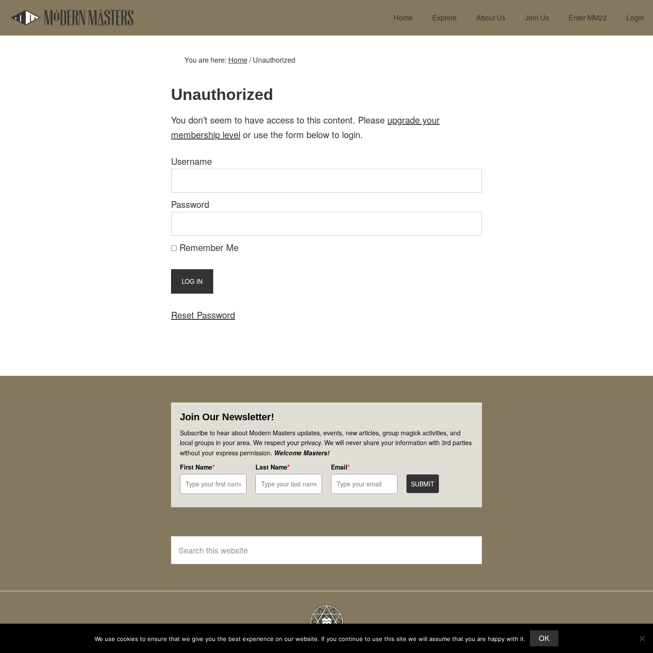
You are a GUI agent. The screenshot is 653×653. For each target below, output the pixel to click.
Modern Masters (72, 18)
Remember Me (208, 247)
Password (190, 204)
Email (340, 466)
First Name (197, 466)
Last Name (272, 466)
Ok (544, 638)
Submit (422, 483)
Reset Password (203, 314)
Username (191, 161)
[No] (641, 638)
